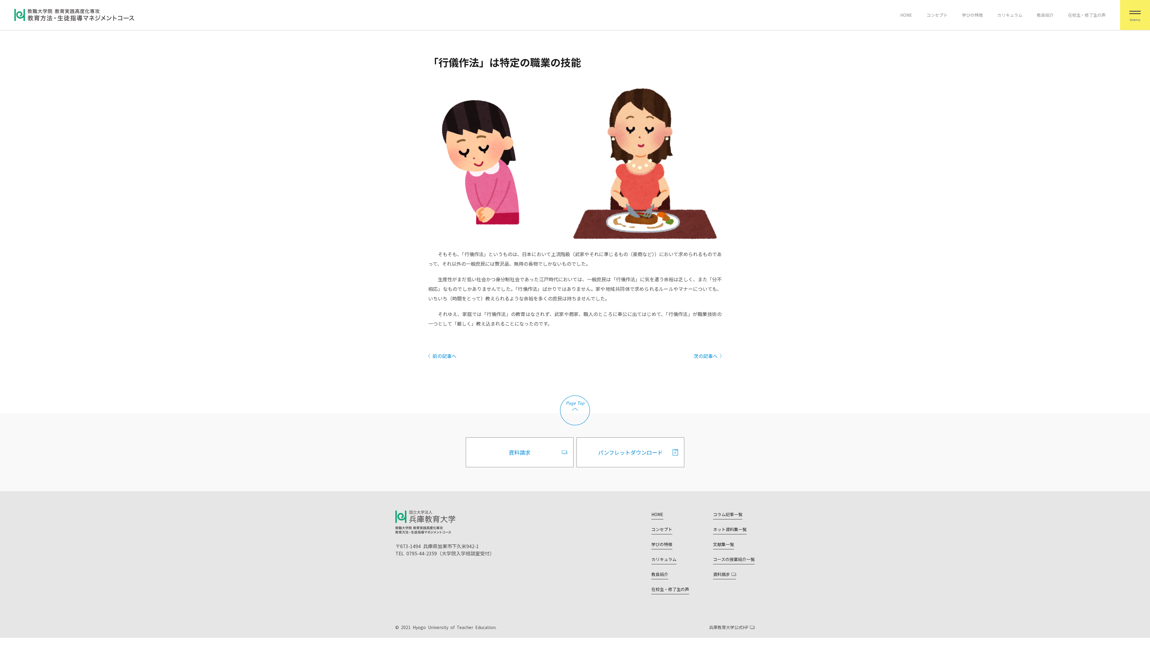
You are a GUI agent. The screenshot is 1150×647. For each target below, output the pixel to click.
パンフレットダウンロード (630, 452)
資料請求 (519, 452)
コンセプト (937, 15)
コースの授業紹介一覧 (734, 559)
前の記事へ (444, 355)
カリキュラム (1009, 15)
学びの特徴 (972, 15)
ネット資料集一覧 (730, 529)
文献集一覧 (723, 544)
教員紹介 (1045, 15)
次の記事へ (706, 355)
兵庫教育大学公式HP (728, 627)
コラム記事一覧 (727, 514)
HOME (906, 15)
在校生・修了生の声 (1087, 15)
